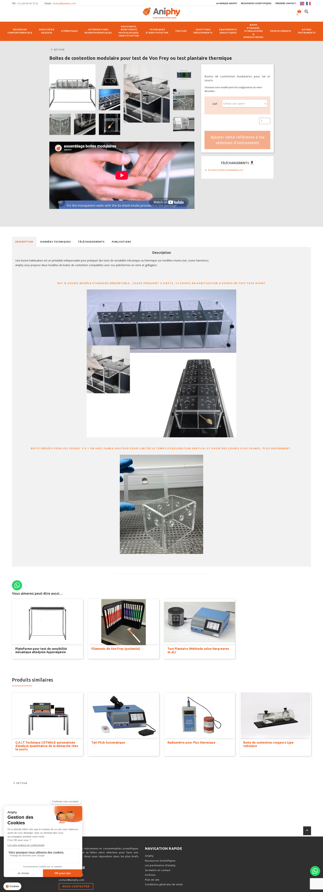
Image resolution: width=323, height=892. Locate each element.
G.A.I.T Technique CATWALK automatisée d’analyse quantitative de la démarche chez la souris (46, 746)
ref (215, 104)
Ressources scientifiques (256, 3)
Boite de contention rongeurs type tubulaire (268, 744)
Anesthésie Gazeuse (46, 31)
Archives (150, 874)
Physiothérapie (280, 31)
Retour (57, 50)
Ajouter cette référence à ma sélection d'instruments (237, 140)
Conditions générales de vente (164, 884)
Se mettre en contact (157, 870)
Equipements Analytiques (228, 31)
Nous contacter (76, 886)
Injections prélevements (203, 31)
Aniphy (149, 855)
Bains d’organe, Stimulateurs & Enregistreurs (253, 31)
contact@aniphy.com (64, 3)
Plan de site (152, 879)
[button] (72, 87)
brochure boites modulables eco (225, 170)
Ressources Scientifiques (160, 860)
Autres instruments (307, 31)
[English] (302, 3)
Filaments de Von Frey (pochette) (115, 648)
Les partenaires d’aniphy (160, 865)
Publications (121, 242)
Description (24, 242)
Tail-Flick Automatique (108, 742)
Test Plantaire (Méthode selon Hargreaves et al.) (198, 650)
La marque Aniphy (226, 3)
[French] (308, 3)
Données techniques (55, 242)
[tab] (24, 242)
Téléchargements (91, 242)
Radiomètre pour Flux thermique (191, 742)
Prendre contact (285, 3)
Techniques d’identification (157, 31)
